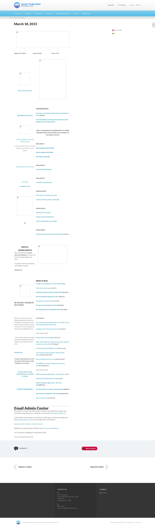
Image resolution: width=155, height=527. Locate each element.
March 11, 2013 (24, 467)
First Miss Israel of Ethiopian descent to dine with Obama (49, 283)
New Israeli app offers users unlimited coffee (48, 309)
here (32, 413)
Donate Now (111, 5)
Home (10, 17)
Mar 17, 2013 (118, 30)
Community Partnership (63, 13)
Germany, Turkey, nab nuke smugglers (45, 337)
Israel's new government (41, 398)
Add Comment (91, 448)
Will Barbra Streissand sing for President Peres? (49, 292)
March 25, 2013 (96, 467)
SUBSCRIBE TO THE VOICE (25, 115)
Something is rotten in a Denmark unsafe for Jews (47, 329)
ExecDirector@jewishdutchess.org (67, 508)
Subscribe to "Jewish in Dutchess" (34, 424)
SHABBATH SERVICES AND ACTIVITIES (25, 166)
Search (137, 5)
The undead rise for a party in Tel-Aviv (45, 301)
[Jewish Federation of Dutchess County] (27, 5)
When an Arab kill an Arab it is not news (45, 359)
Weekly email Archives (19, 17)
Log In (131, 5)
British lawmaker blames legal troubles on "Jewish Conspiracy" (51, 374)
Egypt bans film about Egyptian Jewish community (48, 378)
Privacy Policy (130, 522)
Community (38, 13)
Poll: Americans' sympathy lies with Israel (47, 393)
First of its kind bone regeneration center (47, 296)
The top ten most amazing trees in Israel (47, 305)
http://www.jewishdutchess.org (51, 428)
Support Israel (86, 13)
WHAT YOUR (25, 182)
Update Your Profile (19, 424)
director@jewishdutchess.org (58, 413)
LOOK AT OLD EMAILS (25, 389)
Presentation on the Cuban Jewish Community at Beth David (50, 234)
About (18, 13)
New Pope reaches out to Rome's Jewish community (50, 389)
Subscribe (122, 5)
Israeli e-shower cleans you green (43, 288)
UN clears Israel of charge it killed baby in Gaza (47, 348)
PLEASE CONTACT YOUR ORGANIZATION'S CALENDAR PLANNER (25, 374)
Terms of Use (138, 522)
